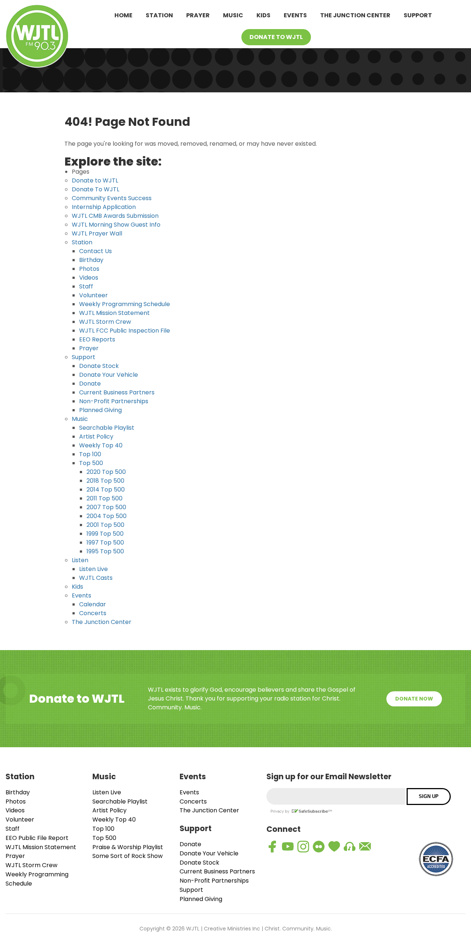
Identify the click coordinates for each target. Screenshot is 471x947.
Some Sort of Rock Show (127, 856)
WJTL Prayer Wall (97, 233)
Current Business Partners (117, 392)
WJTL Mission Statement (114, 313)
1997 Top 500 (105, 542)
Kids (263, 15)
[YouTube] (288, 846)
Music (233, 15)
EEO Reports (97, 339)
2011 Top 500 (104, 498)
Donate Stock (99, 366)
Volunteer (93, 295)
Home (123, 15)
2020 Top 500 (106, 472)
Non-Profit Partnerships (113, 401)
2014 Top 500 (105, 489)
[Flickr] (319, 846)
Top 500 (91, 463)
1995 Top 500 (105, 551)
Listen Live (93, 569)
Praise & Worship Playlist (127, 847)
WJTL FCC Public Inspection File (124, 330)
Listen (80, 560)
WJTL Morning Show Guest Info (116, 224)
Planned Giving (100, 410)
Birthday (91, 260)
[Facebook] (272, 846)
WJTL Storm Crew (105, 322)
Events (295, 15)
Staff (86, 286)
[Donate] (334, 846)
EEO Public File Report (37, 838)
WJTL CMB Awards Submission (115, 216)
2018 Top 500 (105, 480)
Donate (90, 383)
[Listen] (349, 846)
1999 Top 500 (105, 533)
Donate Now (414, 698)
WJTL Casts (96, 578)
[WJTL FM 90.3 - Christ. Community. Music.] (37, 37)
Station (159, 15)
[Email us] (365, 846)
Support (418, 15)
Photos (89, 269)
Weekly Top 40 (101, 445)
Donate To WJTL (276, 37)
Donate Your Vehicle (108, 374)
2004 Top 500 (106, 516)
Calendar (92, 604)
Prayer (198, 15)
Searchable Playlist (106, 427)
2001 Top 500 (105, 525)
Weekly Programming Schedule (124, 304)
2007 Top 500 (106, 507)
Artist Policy (96, 436)
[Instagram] (303, 846)
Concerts (92, 613)
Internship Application (104, 207)
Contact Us (95, 251)
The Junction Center (355, 15)
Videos (88, 277)
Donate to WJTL (95, 180)
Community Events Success (112, 198)
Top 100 (90, 454)
